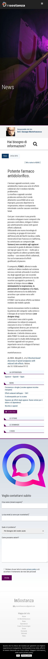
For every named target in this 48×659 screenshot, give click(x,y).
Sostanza (24, 600)
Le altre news (12, 412)
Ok (18, 655)
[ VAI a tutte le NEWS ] (32, 163)
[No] (45, 651)
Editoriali (24, 633)
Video (24, 636)
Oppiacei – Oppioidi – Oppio (14, 377)
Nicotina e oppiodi (11, 406)
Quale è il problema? (9, 527)
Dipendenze (24, 624)
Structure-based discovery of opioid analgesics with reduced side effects (24, 361)
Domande (24, 631)
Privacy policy (26, 655)
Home (24, 616)
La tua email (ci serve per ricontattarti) (15, 515)
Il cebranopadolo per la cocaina (16, 397)
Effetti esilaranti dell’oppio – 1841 (16, 393)
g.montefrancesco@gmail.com (25, 606)
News (5, 156)
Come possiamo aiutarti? (10, 537)
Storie (24, 629)
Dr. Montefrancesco (24, 619)
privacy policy (31, 569)
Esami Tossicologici (24, 626)
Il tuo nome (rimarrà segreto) (12, 502)
